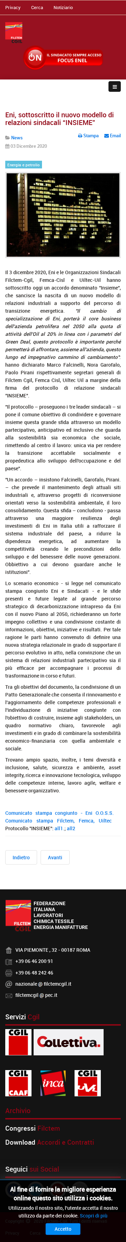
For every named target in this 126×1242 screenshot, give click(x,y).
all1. (59, 828)
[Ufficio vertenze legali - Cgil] (88, 1083)
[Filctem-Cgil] (13, 32)
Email (115, 135)
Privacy (13, 7)
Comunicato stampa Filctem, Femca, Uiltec (58, 820)
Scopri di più (93, 1215)
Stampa (91, 135)
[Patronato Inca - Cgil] (53, 1083)
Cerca (37, 7)
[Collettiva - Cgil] (69, 1042)
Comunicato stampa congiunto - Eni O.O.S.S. (59, 813)
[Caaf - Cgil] (18, 1083)
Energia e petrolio (23, 164)
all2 (71, 828)
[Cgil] (18, 1042)
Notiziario (63, 7)
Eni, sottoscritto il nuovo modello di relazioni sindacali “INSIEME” (59, 118)
